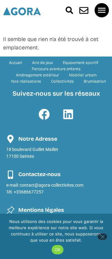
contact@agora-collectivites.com (51, 185)
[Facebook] (44, 114)
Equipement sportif (80, 62)
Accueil (15, 62)
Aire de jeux (42, 62)
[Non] (102, 236)
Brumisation (95, 81)
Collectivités (62, 81)
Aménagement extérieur (37, 75)
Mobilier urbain (82, 75)
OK (58, 249)
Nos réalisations (26, 81)
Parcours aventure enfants (56, 68)
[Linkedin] (68, 114)
